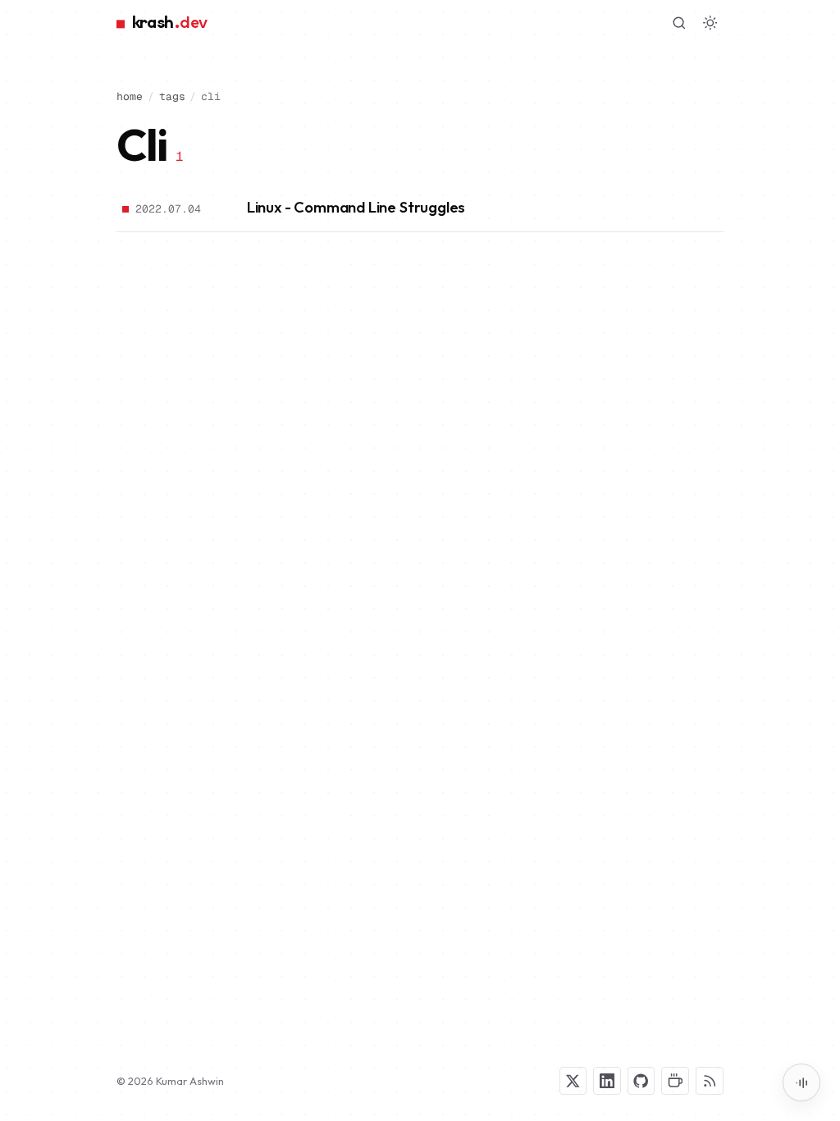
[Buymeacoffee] (675, 1081)
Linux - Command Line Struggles (356, 207)
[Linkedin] (607, 1081)
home (129, 96)
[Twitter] (573, 1081)
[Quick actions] (801, 1082)
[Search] (679, 23)
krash (169, 22)
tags (172, 96)
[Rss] (710, 1081)
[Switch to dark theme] (710, 23)
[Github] (641, 1081)
